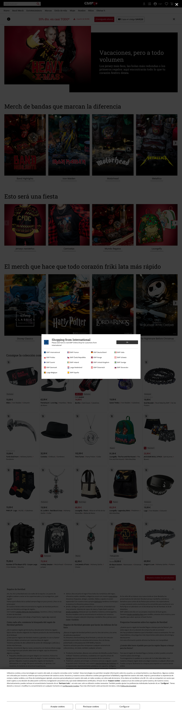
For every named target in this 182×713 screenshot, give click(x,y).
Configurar (124, 706)
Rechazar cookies (91, 707)
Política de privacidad (128, 686)
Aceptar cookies (58, 707)
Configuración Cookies (71, 686)
